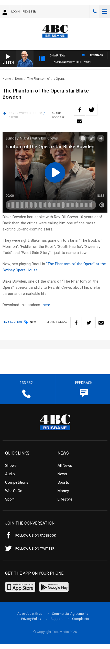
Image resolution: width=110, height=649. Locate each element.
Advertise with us (29, 614)
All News (65, 465)
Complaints (80, 619)
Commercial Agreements (70, 614)
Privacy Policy (31, 619)
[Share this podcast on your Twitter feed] (91, 109)
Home (7, 78)
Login (15, 11)
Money (63, 491)
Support (56, 619)
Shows (11, 465)
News (19, 78)
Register (29, 11)
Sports (63, 482)
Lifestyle (65, 499)
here (46, 305)
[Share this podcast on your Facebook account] (79, 109)
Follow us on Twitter (34, 548)
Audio (10, 474)
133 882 (95, 11)
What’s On (13, 491)
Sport (10, 499)
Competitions (16, 482)
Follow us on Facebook (35, 535)
